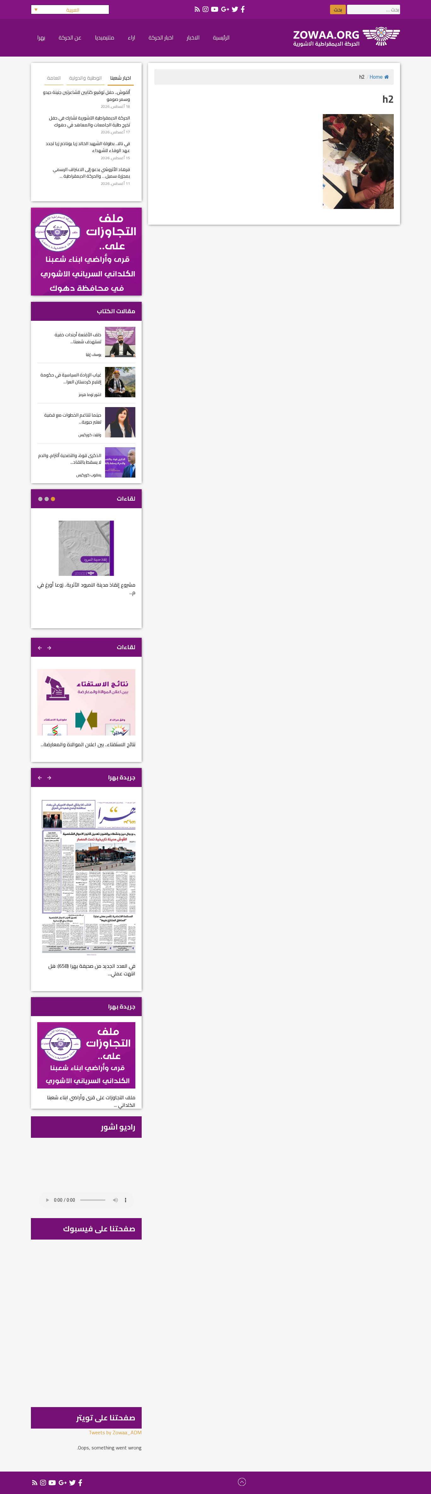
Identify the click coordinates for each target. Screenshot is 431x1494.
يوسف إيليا (93, 354)
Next (40, 647)
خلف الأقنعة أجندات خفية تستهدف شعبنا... (78, 338)
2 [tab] (47, 499)
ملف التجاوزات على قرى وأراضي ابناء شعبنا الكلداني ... (91, 1101)
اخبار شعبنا (120, 77)
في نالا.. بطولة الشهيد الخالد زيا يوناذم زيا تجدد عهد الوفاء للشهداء (88, 147)
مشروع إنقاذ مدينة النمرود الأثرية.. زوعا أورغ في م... (86, 588)
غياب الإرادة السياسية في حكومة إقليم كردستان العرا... (70, 378)
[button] (70, 9)
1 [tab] (53, 499)
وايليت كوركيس (90, 434)
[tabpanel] (86, 562)
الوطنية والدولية (85, 77)
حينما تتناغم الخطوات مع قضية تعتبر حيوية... (72, 418)
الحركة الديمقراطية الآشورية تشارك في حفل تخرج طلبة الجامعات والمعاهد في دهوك (89, 121)
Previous (50, 647)
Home (376, 77)
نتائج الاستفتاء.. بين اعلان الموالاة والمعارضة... (88, 744)
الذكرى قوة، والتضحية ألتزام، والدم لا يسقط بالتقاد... (69, 458)
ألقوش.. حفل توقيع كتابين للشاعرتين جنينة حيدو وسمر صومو (86, 95)
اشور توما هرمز (90, 394)
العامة (54, 77)
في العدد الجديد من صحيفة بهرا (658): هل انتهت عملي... (91, 969)
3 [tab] (40, 499)
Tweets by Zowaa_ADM (115, 1432)
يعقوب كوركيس (88, 475)
